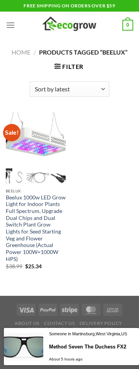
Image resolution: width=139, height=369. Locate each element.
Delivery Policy (101, 323)
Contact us (59, 323)
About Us (27, 323)
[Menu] (10, 24)
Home (21, 52)
